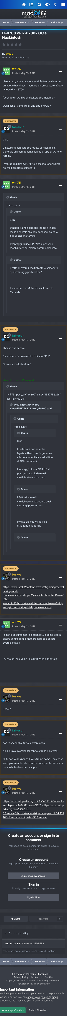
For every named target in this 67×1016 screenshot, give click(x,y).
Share (16, 918)
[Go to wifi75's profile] (6, 71)
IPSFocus (31, 974)
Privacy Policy (21, 977)
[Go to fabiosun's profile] (6, 129)
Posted (23, 73)
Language (43, 974)
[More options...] (60, 72)
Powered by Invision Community (34, 983)
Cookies (49, 977)
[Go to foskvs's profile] (6, 576)
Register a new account (33, 875)
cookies (22, 993)
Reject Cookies (37, 1010)
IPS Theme (17, 974)
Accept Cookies (14, 1010)
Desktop (24, 57)
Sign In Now (33, 897)
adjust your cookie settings (43, 996)
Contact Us (36, 977)
